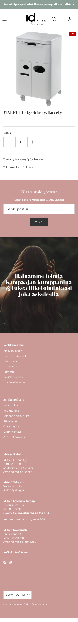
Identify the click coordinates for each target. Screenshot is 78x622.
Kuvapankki (10, 421)
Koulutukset (11, 410)
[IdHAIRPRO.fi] (36, 19)
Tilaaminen (10, 366)
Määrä (7, 133)
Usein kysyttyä (12, 431)
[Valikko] (4, 19)
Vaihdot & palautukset (17, 415)
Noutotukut (10, 405)
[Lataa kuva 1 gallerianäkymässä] (39, 69)
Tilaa (39, 222)
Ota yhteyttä (11, 426)
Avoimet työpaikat (15, 436)
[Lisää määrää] (32, 142)
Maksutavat (10, 361)
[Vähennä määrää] (8, 142)
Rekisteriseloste (13, 376)
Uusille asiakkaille (14, 382)
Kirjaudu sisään (12, 350)
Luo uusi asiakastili (14, 356)
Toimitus (8, 371)
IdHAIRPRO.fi (18, 604)
